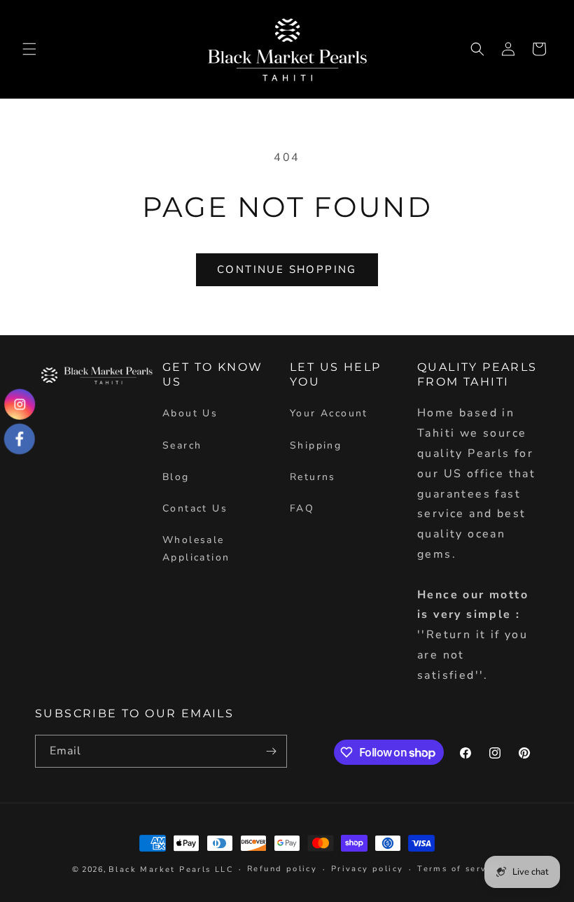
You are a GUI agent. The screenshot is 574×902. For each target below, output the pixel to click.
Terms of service (459, 869)
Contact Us (194, 508)
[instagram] (19, 403)
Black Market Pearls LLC (170, 869)
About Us (190, 413)
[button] (29, 49)
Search (182, 445)
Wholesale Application (196, 548)
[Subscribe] (270, 751)
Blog (176, 477)
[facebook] (19, 438)
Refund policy (282, 869)
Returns (313, 477)
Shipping (316, 445)
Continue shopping (287, 269)
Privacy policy (367, 869)
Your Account (329, 413)
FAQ (302, 508)
